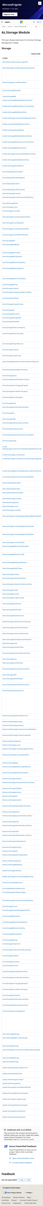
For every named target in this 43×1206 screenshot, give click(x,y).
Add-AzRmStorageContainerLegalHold (15, 62)
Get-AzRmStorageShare (10, 203)
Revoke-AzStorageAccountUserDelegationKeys (17, 877)
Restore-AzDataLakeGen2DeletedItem (15, 855)
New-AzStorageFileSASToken (12, 610)
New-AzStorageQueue (9, 643)
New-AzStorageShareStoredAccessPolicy (15, 669)
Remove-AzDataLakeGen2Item (12, 722)
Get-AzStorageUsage (9, 441)
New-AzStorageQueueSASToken (13, 647)
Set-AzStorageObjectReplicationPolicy (15, 971)
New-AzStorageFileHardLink (11, 604)
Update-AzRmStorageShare (11, 1083)
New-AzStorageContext (10, 590)
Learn (4, 26)
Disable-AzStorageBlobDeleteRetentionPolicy (17, 100)
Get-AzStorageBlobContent (11, 253)
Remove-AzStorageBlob (10, 763)
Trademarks (17, 1203)
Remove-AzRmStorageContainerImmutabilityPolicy (19, 729)
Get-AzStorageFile (8, 310)
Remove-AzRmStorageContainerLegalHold (16, 735)
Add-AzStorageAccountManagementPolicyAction (18, 68)
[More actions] (39, 26)
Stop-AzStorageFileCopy (10, 1062)
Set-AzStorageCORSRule (10, 956)
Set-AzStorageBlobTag (9, 940)
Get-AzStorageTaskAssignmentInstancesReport (18, 435)
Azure (10, 26)
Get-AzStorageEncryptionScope (12, 304)
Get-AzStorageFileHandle (10, 322)
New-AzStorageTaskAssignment (13, 691)
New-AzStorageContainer (10, 574)
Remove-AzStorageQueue (11, 812)
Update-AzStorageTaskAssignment (14, 1117)
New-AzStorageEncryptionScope (13, 598)
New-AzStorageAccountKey (11, 510)
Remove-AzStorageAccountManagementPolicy (17, 749)
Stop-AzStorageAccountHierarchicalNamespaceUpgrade (21, 1050)
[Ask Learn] (36, 26)
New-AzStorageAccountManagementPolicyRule (18, 534)
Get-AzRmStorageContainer (11, 193)
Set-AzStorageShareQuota (11, 995)
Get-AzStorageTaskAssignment (12, 429)
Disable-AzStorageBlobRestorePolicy (14, 112)
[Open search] (34, 22)
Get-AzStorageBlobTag (10, 284)
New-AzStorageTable (9, 675)
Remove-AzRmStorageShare (11, 741)
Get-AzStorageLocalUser (10, 350)
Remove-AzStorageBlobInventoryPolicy (15, 773)
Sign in (39, 22)
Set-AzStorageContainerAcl (11, 944)
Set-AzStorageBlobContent (11, 916)
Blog (28, 1197)
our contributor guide (25, 1139)
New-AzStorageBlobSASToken (12, 568)
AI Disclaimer (6, 1197)
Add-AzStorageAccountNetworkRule (14, 82)
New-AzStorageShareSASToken (12, 663)
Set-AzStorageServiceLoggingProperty (15, 983)
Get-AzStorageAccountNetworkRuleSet (15, 235)
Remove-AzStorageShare (10, 822)
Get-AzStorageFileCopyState (11, 318)
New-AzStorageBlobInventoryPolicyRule (15, 546)
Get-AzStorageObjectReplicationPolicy (15, 370)
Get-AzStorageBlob (8, 241)
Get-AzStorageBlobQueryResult (12, 268)
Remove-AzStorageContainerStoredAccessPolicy (18, 782)
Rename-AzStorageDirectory (11, 847)
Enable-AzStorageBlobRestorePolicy (14, 148)
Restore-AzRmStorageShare (11, 861)
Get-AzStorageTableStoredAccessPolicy (15, 423)
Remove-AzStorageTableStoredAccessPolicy (16, 835)
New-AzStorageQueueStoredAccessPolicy (16, 653)
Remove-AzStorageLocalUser (12, 800)
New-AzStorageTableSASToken (12, 679)
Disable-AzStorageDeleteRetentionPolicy (15, 124)
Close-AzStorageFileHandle (11, 90)
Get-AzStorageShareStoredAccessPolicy (15, 407)
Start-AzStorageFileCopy (10, 1046)
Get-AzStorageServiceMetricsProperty (15, 391)
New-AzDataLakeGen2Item (11, 489)
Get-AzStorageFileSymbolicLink (12, 344)
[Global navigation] (2, 22)
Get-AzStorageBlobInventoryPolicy (13, 262)
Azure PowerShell (20, 26)
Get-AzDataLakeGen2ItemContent (13, 190)
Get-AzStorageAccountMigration (13, 223)
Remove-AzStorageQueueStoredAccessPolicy (17, 816)
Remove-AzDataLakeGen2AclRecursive (15, 716)
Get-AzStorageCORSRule (10, 298)
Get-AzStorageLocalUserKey (11, 356)
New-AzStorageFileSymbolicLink (13, 616)
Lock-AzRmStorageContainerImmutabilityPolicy (18, 477)
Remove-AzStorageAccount (11, 745)
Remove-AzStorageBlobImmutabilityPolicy (16, 767)
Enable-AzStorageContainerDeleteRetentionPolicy (19, 154)
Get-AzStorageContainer (10, 288)
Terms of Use (6, 1203)
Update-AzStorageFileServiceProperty (15, 1105)
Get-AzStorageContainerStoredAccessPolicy (16, 292)
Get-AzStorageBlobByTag (10, 244)
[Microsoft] (21, 22)
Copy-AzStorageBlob (9, 96)
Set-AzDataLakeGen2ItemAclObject (14, 892)
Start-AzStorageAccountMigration (13, 1011)
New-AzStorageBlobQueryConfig (13, 554)
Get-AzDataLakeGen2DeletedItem (13, 178)
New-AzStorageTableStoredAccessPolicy (15, 685)
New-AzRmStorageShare (10, 502)
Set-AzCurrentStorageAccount (12, 882)
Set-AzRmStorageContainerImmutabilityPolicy (17, 900)
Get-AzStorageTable (9, 419)
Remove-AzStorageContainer (12, 779)
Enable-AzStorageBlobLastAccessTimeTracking (18, 142)
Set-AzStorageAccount (9, 906)
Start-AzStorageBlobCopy (10, 1034)
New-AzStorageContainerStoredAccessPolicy (17, 584)
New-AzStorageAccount (10, 506)
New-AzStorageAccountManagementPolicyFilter (18, 526)
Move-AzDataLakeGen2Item (11, 483)
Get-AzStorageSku (8, 413)
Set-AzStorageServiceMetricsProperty (14, 989)
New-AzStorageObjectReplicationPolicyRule (17, 639)
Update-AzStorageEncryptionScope (14, 1099)
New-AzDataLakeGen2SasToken (12, 493)
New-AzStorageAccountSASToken (13, 542)
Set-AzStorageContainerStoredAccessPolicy (16, 950)
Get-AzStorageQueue (9, 376)
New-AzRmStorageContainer (12, 499)
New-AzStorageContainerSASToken (14, 578)
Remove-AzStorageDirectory (11, 792)
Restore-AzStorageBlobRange (12, 865)
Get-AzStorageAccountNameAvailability (15, 229)
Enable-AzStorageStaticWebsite (13, 166)
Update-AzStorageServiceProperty (13, 1111)
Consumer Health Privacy (28, 1200)
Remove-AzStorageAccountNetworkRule (15, 755)
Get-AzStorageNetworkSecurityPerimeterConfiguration (20, 362)
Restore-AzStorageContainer (12, 871)
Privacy (13, 1200)
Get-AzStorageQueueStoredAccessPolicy (15, 379)
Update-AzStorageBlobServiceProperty (15, 1093)
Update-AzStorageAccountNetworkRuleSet (16, 1087)
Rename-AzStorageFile (10, 851)
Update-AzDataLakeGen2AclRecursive (15, 1068)
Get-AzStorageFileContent (11, 314)
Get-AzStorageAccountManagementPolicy (16, 217)
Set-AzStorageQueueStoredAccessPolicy (15, 977)
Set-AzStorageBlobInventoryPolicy (13, 928)
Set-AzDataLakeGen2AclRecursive (13, 888)
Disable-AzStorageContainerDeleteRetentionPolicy (19, 118)
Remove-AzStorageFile (9, 796)
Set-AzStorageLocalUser (10, 965)
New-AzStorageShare (9, 659)
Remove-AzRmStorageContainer (13, 725)
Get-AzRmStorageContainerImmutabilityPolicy (17, 197)
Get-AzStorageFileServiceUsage (12, 333)
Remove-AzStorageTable (10, 831)
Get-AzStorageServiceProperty (12, 397)
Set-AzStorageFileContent (11, 962)
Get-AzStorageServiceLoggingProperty (15, 385)
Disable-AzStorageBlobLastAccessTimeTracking (18, 106)
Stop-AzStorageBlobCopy (10, 1058)
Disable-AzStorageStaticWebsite (13, 130)
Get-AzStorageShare (9, 403)
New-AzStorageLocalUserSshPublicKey (15, 633)
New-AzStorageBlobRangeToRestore (14, 562)
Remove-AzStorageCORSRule (12, 788)
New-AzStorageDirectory (10, 594)
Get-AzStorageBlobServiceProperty (14, 279)
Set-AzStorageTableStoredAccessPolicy (15, 1005)
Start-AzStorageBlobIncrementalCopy (15, 1038)
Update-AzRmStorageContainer (13, 1079)
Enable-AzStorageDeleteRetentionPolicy (15, 160)
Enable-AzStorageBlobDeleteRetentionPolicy (17, 136)
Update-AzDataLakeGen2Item (12, 1074)
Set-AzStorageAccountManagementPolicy (16, 910)
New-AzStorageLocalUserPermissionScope (16, 622)
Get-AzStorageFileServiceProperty (13, 327)
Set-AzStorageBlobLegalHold (12, 934)
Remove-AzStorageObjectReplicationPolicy (16, 806)
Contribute (5, 1200)
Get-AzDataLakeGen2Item (11, 184)
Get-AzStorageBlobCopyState (12, 256)
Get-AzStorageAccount (10, 207)
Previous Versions (19, 1197)
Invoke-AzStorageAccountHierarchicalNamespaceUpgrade (22, 459)
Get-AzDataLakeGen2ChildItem (12, 172)
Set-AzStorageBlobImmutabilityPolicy (14, 922)
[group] (21, 588)
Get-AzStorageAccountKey (11, 211)
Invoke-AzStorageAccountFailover (13, 455)
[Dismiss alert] (39, 3)
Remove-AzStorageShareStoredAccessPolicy (17, 825)
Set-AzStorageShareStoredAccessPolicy (15, 999)
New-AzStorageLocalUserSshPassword (15, 627)
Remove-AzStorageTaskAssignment (14, 841)
